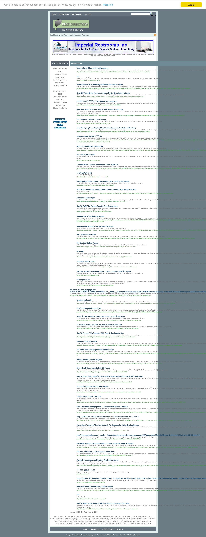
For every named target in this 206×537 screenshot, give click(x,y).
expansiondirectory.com (95, 523)
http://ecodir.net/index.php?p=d (89, 308)
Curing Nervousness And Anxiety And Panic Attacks (98, 460)
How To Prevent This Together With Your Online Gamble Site (100, 333)
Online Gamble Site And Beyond (89, 360)
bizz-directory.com (102, 518)
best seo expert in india (86, 155)
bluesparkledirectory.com (73, 520)
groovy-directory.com (142, 523)
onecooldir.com (120, 516)
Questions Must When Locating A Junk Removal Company (100, 110)
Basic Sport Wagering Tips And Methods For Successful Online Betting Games (108, 425)
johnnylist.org (96, 516)
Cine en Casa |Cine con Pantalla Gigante (92, 68)
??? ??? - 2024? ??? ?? (86, 470)
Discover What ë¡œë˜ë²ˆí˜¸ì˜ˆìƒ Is (89, 136)
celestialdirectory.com (109, 520)
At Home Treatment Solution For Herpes (92, 386)
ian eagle (80, 251)
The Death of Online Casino (87, 243)
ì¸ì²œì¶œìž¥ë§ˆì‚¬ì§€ (84, 173)
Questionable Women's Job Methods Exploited (95, 226)
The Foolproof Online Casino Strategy (91, 120)
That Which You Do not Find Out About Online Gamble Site (99, 325)
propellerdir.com (73, 516)
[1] (77, 512)
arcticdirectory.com (56, 518)
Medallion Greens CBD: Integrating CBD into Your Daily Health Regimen (105, 443)
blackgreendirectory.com (139, 518)
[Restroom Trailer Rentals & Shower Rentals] (103, 53)
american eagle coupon (86, 198)
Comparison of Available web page (90, 216)
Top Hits (87, 14)
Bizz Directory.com (56, 35)
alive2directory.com (144, 516)
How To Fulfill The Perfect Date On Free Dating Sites (97, 206)
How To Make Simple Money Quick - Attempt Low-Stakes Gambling (103, 503)
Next (82, 512)
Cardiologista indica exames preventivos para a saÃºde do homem (103, 181)
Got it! (191, 4)
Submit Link (64, 14)
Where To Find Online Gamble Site (90, 146)
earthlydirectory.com (62, 523)
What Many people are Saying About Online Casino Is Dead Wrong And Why (106, 190)
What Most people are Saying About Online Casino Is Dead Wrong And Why (106, 128)
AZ (78, 76)
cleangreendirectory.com (127, 520)
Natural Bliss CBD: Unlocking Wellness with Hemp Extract (100, 85)
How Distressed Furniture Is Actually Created (95, 487)
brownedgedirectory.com (92, 520)
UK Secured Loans (112, 535)
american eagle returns (86, 261)
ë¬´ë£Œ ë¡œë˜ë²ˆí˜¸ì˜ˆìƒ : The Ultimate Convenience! (97, 101)
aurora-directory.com (72, 518)
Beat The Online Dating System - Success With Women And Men (102, 407)
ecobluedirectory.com (77, 523)
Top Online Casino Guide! (86, 235)
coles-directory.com (144, 520)
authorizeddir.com (60, 516)
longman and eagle (84, 300)
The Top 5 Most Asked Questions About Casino (95, 350)
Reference (67, 35)
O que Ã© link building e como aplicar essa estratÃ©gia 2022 (101, 317)
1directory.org (131, 516)
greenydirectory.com (127, 523)
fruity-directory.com (111, 523)
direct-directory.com (144, 521)
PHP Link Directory (133, 535)
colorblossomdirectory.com (63, 521)
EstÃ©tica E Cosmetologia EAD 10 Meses (93, 368)
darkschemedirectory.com (83, 521)
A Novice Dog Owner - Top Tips (89, 397)
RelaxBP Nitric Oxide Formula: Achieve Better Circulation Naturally (103, 93)
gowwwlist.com (85, 516)
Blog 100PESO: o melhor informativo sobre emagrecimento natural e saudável (108, 417)
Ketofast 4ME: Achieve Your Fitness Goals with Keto (97, 165)
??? (78, 495)
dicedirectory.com (130, 521)
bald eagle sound (83, 280)
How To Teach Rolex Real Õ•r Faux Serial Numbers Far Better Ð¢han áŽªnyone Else (110, 376)
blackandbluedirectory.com (120, 518)
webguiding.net (108, 516)
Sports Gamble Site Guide (87, 341)
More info (108, 4)
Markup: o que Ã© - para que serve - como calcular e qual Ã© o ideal (104, 271)
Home (54, 14)
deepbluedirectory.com (114, 521)
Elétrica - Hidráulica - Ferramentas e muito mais (96, 452)
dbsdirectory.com (99, 521)
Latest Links (76, 14)
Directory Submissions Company (85, 535)
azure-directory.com (88, 518)
